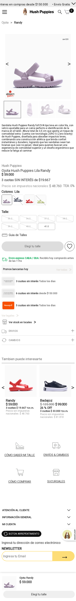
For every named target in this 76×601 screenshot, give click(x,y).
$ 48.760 (55, 186)
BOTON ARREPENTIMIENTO (24, 533)
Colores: (10, 192)
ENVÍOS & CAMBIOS (56, 455)
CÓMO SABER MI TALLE (19, 455)
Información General (17, 517)
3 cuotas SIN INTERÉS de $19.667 (26, 180)
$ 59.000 (8, 174)
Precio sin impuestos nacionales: (25, 186)
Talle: (5, 212)
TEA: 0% (69, 186)
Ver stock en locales (20, 322)
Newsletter (12, 548)
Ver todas (61, 269)
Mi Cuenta (9, 524)
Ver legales (8, 315)
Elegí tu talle (33, 246)
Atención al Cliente (15, 510)
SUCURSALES (56, 481)
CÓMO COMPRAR (19, 481)
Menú (5, 11)
